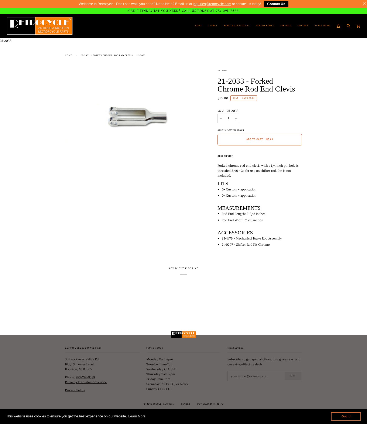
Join (292, 376)
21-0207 (227, 244)
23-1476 (227, 238)
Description (225, 156)
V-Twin (222, 71)
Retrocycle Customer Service (86, 382)
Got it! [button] (346, 416)
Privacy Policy (75, 390)
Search (185, 404)
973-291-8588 (85, 377)
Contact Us (276, 4)
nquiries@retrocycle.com (212, 4)
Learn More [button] (136, 416)
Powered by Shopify (210, 404)
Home (68, 56)
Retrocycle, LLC (157, 404)
